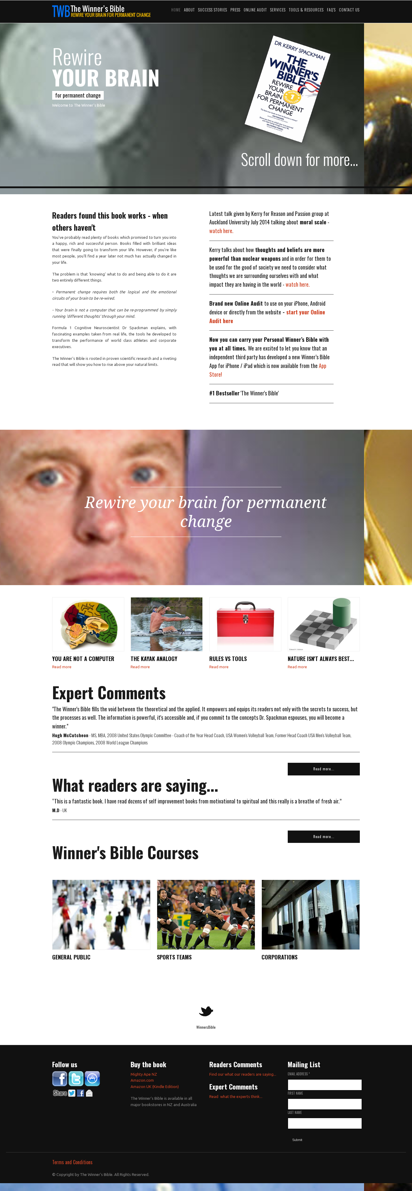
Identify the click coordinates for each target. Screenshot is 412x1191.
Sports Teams (174, 957)
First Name (295, 1093)
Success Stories (212, 10)
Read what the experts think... (235, 1096)
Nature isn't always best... (321, 659)
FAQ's (331, 10)
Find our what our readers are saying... (242, 1074)
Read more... (323, 768)
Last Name (295, 1112)
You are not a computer (83, 659)
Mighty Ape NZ (144, 1074)
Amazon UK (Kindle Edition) (155, 1086)
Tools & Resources (306, 10)
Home (176, 10)
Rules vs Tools (228, 659)
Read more (61, 667)
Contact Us (349, 10)
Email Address (299, 1073)
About (189, 10)
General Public (71, 957)
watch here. (221, 231)
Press (235, 10)
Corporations (279, 957)
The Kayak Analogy (154, 659)
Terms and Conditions (72, 1162)
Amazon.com (142, 1080)
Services (278, 10)
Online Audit (255, 10)
